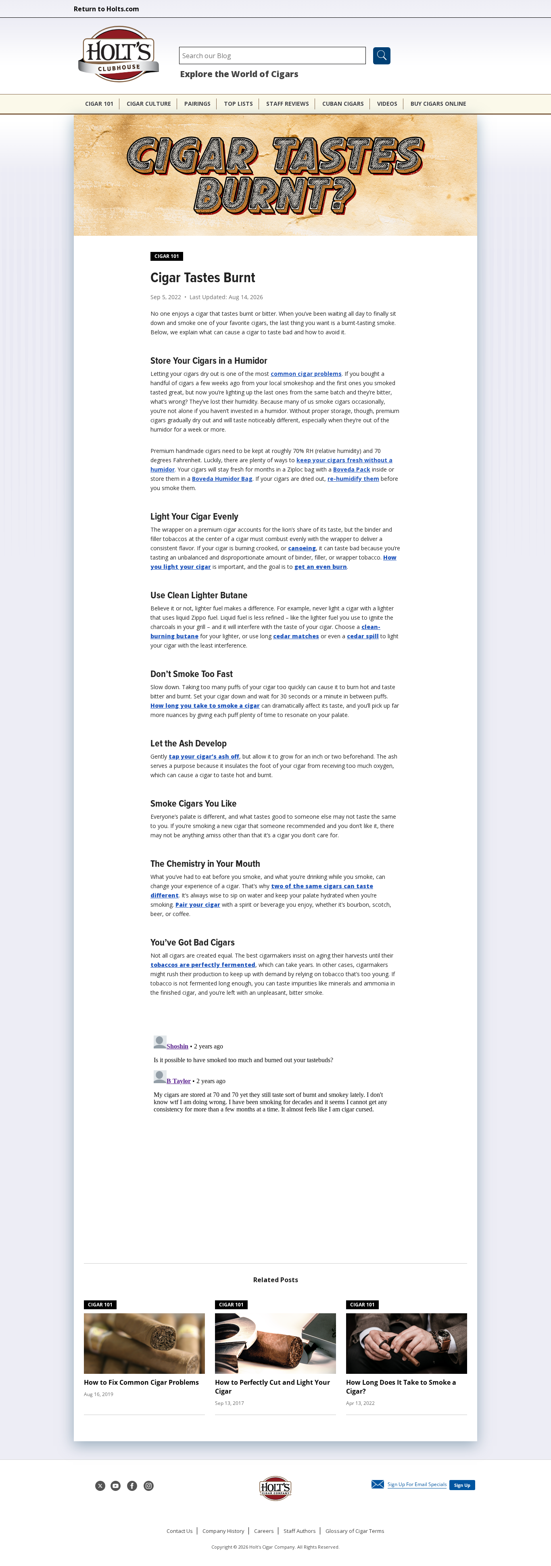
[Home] (122, 55)
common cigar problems (306, 373)
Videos (387, 103)
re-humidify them (353, 478)
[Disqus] (275, 1133)
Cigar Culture (149, 103)
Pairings (197, 103)
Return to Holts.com (106, 8)
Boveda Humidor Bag (222, 478)
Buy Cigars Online (438, 103)
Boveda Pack (351, 469)
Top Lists (238, 103)
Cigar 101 (99, 103)
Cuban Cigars (343, 103)
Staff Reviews (287, 103)
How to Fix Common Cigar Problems (141, 1382)
